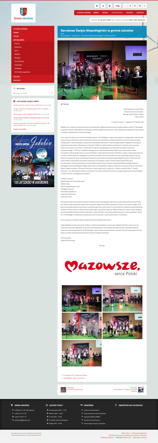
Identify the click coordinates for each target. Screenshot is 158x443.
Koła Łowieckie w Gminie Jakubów (95, 413)
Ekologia (17, 58)
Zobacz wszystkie (19, 129)
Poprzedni (70, 388)
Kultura (85, 375)
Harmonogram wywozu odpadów (94, 423)
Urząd (105, 12)
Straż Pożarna (19, 61)
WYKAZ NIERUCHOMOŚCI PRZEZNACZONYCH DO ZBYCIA (31, 118)
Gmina (96, 12)
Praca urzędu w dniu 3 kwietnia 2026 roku (26, 114)
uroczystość (81, 378)
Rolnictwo (18, 47)
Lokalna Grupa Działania (91, 410)
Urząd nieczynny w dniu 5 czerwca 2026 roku (28, 105)
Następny (134, 388)
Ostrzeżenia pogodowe (22, 72)
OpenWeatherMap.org (34, 435)
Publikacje (18, 68)
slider (74, 378)
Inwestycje (18, 65)
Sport (16, 50)
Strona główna (84, 12)
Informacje (78, 375)
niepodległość (67, 378)
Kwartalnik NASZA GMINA (92, 417)
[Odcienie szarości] (140, 6)
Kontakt (140, 12)
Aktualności (117, 12)
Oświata (17, 54)
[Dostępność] (144, 6)
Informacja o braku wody (75, 389)
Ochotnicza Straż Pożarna (92, 420)
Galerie (129, 12)
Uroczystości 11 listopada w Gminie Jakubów (125, 390)
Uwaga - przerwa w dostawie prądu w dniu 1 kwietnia (30, 109)
